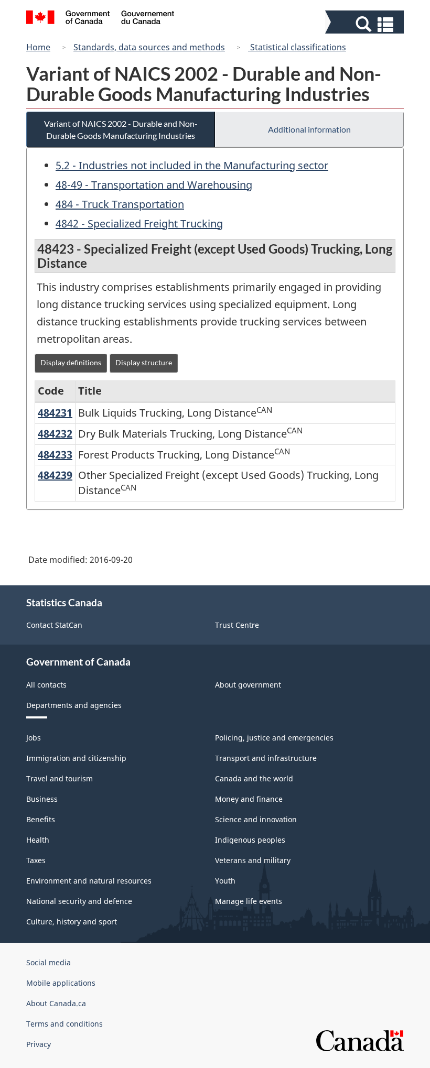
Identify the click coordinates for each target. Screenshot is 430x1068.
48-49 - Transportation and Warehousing (154, 185)
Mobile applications (60, 983)
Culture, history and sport (71, 922)
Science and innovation (256, 819)
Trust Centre (237, 625)
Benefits (40, 819)
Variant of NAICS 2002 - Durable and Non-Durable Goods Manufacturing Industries (121, 129)
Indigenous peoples (250, 840)
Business (42, 799)
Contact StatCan (54, 625)
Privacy (38, 1044)
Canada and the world (254, 778)
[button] (366, 24)
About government (248, 685)
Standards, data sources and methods (149, 47)
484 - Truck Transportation (120, 204)
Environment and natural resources (89, 881)
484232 (55, 434)
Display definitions (70, 362)
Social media (48, 962)
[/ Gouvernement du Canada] (100, 18)
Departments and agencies (74, 705)
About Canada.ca (56, 1003)
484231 (55, 413)
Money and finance (249, 799)
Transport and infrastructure (266, 758)
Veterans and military (253, 860)
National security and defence (79, 901)
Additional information (309, 129)
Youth (225, 881)
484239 (55, 475)
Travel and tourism (59, 778)
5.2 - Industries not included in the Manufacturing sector (192, 165)
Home (38, 47)
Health (37, 840)
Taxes (36, 860)
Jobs (33, 738)
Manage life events (248, 901)
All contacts (46, 685)
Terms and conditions (64, 1024)
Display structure (143, 362)
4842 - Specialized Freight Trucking (139, 223)
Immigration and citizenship (76, 758)
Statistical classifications (297, 47)
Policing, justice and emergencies (274, 738)
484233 (55, 455)
